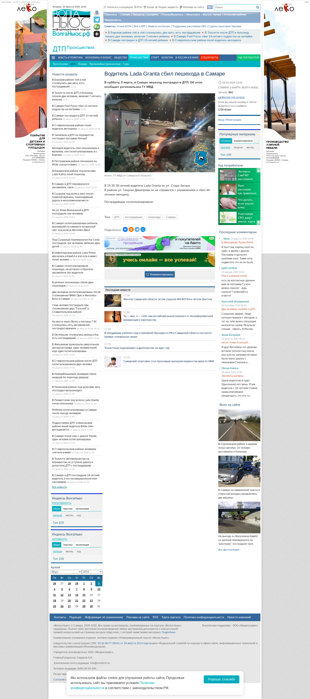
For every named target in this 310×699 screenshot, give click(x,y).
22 (83, 600)
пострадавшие (134, 217)
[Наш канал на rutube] (97, 27)
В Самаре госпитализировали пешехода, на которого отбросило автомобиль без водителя (72, 269)
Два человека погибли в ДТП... (239, 309)
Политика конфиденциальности (204, 617)
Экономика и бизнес (98, 57)
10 (98, 589)
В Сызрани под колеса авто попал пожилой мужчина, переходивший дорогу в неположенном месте (72, 197)
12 (62, 594)
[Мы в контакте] (97, 12)
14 (76, 594)
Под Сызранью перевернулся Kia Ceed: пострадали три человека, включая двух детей (76, 243)
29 (76, 583)
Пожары (82, 63)
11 (54, 594)
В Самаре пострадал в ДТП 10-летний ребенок (138, 40)
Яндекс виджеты (168, 7)
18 (54, 600)
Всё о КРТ (140, 26)
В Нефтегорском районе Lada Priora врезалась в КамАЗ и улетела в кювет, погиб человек (74, 256)
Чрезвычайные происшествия (105, 63)
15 (83, 594)
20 (69, 600)
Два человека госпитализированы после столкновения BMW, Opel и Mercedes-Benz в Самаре (76, 295)
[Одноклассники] (131, 229)
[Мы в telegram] (97, 19)
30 (91, 606)
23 (91, 600)
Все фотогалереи (228, 549)
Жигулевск (193, 14)
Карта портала (171, 617)
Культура (167, 57)
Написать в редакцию (120, 7)
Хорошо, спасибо (221, 679)
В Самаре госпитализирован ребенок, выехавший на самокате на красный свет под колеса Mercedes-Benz (75, 227)
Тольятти (138, 14)
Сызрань (152, 14)
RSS (139, 7)
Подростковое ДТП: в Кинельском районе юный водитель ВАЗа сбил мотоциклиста (72, 426)
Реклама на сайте (193, 7)
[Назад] (258, 170)
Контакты (60, 617)
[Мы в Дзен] (97, 34)
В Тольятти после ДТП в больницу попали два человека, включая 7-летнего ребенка (76, 96)
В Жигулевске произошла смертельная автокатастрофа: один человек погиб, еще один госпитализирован (75, 348)
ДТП (116, 217)
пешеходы (154, 217)
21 (76, 600)
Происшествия (80, 47)
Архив (150, 7)
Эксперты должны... (233, 375)
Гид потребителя (248, 57)
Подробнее (168, 632)
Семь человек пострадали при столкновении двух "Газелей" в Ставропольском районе (70, 308)
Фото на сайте (229, 404)
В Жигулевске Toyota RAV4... (238, 242)
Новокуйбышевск (172, 14)
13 (69, 594)
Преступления (60, 63)
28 (69, 583)
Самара (125, 14)
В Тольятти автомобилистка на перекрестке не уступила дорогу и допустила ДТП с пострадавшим (72, 462)
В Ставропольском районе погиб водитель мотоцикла (206, 40)
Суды (126, 63)
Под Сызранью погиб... (235, 275)
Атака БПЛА (124, 26)
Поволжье (110, 14)
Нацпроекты (113, 20)
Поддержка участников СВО (189, 26)
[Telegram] (137, 229)
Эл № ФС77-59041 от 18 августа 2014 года (123, 643)
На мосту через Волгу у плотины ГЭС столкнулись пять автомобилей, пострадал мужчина (74, 325)
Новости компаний (239, 617)
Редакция (75, 617)
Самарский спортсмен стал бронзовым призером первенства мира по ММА (168, 361)
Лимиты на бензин (159, 26)
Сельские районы (235, 14)
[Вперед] (258, 222)
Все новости (59, 487)
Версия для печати (233, 97)
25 (54, 606)
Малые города (212, 14)
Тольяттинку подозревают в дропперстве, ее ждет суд (136, 348)
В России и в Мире (186, 57)
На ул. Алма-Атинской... (235, 342)
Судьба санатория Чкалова (224, 26)
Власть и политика (70, 57)
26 (54, 583)
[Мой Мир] (143, 229)
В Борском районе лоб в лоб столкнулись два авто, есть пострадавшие (154, 32)
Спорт (155, 57)
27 (69, 606)
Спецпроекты (209, 57)
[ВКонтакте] (125, 229)
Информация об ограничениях (104, 617)
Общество (120, 57)
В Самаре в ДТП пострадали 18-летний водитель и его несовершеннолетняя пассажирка (76, 479)
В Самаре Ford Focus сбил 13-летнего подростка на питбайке (213, 36)
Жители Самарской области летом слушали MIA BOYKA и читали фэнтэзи (167, 299)
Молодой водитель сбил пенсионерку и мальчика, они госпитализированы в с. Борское (75, 151)
